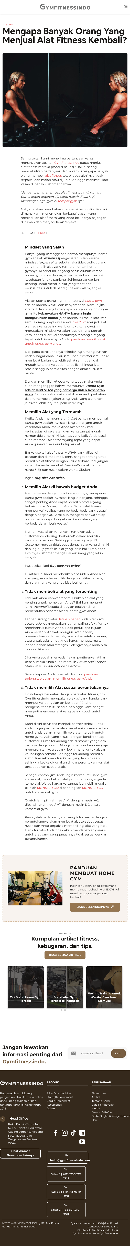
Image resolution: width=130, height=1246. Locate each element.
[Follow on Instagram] (65, 1133)
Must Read (9, 24)
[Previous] (12, 988)
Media (96, 1108)
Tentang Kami (101, 1101)
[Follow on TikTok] (73, 1133)
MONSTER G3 (92, 788)
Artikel (96, 1097)
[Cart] (125, 7)
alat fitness (53, 176)
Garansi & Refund (103, 1112)
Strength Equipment (60, 1097)
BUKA (41, 233)
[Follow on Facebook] (56, 1133)
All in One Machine (59, 1093)
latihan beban (69, 619)
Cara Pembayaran (103, 1104)
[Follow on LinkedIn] (82, 1133)
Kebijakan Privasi (108, 1223)
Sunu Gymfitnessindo (105, 1233)
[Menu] (5, 7)
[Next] (117, 988)
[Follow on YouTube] (82, 1142)
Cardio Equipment (58, 1101)
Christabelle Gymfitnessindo (93, 1230)
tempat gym (67, 201)
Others (51, 1108)
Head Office (18, 1118)
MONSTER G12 (48, 788)
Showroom (99, 1093)
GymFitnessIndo (66, 163)
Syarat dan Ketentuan (83, 1223)
